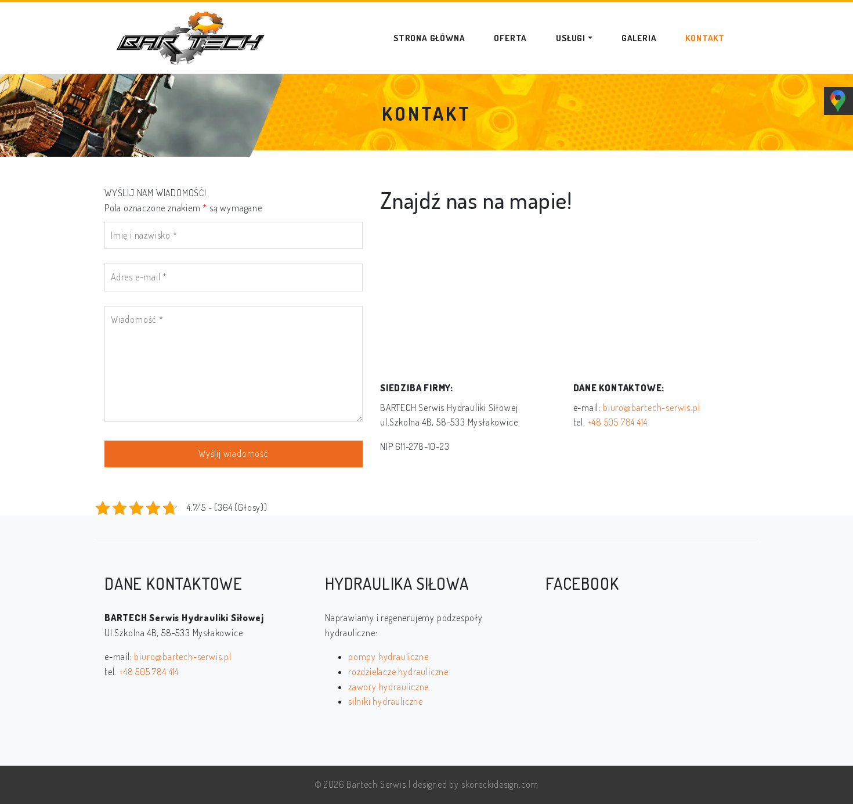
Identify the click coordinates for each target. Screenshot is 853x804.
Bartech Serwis (376, 784)
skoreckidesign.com (499, 784)
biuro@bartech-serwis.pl (651, 407)
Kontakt (705, 38)
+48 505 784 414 (618, 422)
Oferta (510, 38)
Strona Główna (429, 38)
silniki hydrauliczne (385, 701)
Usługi (570, 38)
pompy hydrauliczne (388, 656)
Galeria (639, 38)
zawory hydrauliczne (388, 687)
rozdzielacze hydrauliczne (398, 671)
